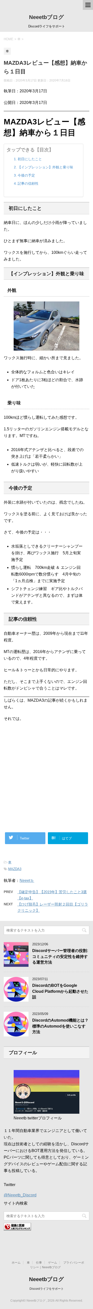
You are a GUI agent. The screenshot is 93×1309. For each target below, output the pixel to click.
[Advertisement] (46, 755)
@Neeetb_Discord (20, 1195)
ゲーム (52, 1262)
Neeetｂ (27, 880)
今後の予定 (26, 175)
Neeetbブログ (46, 17)
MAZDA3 (14, 869)
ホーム (16, 1262)
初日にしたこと (30, 159)
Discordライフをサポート (47, 1288)
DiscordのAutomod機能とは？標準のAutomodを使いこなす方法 (60, 1026)
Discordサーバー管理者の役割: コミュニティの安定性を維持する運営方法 (60, 956)
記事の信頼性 (28, 183)
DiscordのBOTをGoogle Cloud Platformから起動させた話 (60, 991)
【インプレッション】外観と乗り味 (45, 167)
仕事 (39, 1262)
